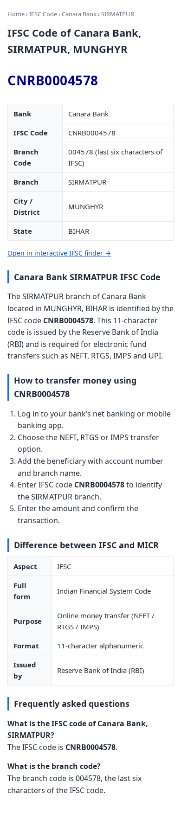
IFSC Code (43, 14)
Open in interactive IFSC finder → (59, 253)
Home (16, 14)
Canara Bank (79, 14)
